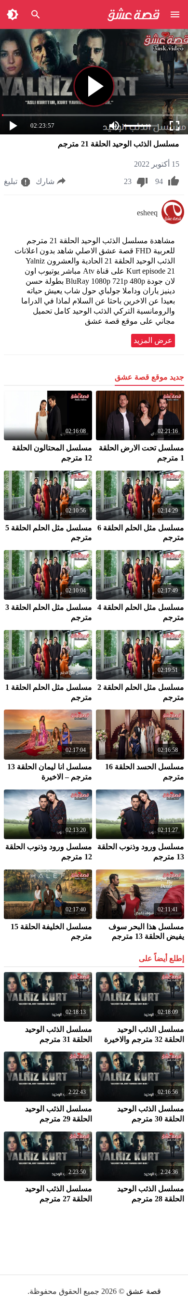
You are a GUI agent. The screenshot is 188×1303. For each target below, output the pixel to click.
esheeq (147, 213)
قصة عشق (143, 1291)
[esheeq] (172, 221)
